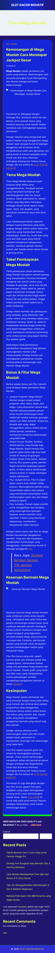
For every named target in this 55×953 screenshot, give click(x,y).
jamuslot (17, 684)
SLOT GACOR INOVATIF (32, 949)
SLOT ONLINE (11, 44)
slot (30, 549)
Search (6, 831)
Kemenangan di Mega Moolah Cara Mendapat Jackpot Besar (26, 54)
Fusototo (22, 906)
